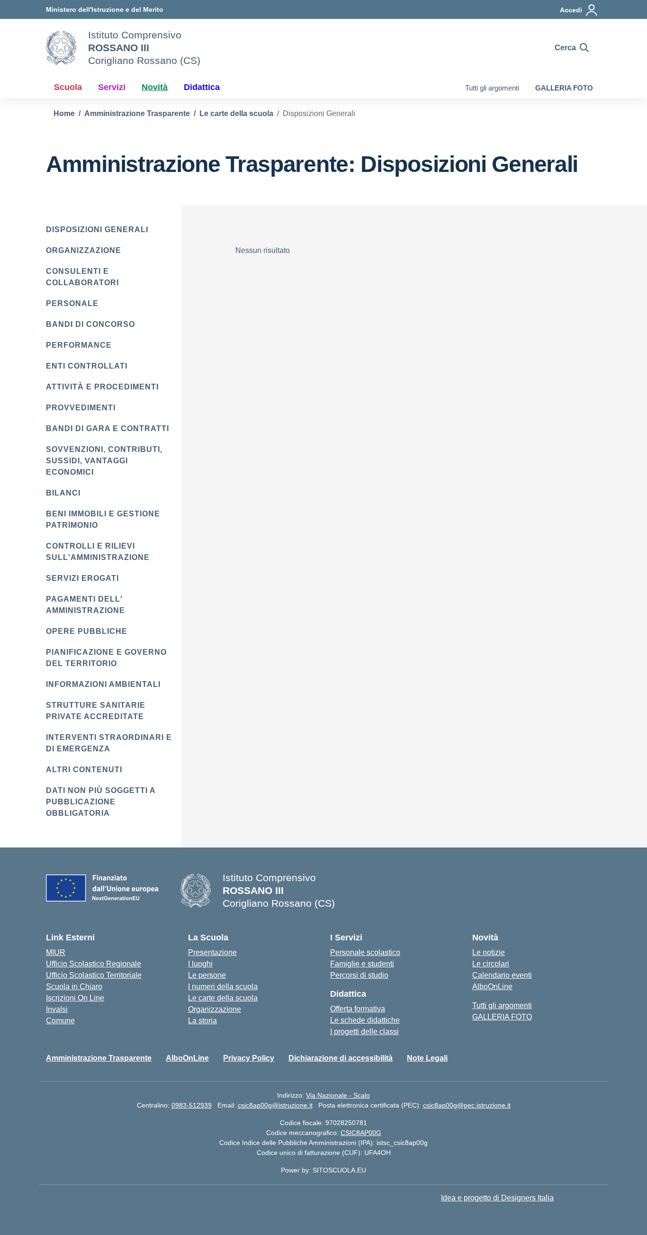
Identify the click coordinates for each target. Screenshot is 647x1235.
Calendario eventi (502, 975)
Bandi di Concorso (90, 324)
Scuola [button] (68, 87)
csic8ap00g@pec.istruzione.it (467, 1105)
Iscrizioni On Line (75, 998)
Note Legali (427, 1058)
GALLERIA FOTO (564, 88)
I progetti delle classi (364, 1032)
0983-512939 (191, 1105)
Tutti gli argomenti (492, 88)
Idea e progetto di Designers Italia (497, 1198)
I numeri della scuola (223, 987)
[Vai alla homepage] (61, 48)
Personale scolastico (365, 952)
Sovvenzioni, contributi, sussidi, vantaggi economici (104, 460)
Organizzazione (83, 250)
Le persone (207, 975)
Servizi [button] (112, 87)
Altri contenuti (84, 770)
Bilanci (63, 493)
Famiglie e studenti (362, 964)
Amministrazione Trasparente (99, 1058)
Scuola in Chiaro (74, 987)
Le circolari (490, 964)
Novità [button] (155, 87)
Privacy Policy (248, 1058)
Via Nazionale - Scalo (338, 1095)
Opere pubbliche (86, 631)
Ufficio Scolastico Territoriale (94, 975)
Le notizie (488, 952)
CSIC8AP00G (361, 1132)
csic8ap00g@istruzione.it (275, 1105)
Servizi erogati (82, 578)
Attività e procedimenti (102, 387)
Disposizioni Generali (97, 229)
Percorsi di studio (359, 975)
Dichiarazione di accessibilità (340, 1058)
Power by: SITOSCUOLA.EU (323, 1170)
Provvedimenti (81, 408)
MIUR (55, 952)
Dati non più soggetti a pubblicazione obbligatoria (100, 801)
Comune (60, 1021)
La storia (202, 1021)
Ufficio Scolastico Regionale (93, 964)
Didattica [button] (202, 87)
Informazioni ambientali (103, 684)
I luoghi (200, 964)
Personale (72, 303)
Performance (79, 345)
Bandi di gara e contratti (107, 428)
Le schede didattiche (365, 1020)
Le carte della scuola (223, 998)
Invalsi (57, 1009)
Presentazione (212, 952)
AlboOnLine (492, 987)
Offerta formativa (357, 1009)
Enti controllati (86, 366)
